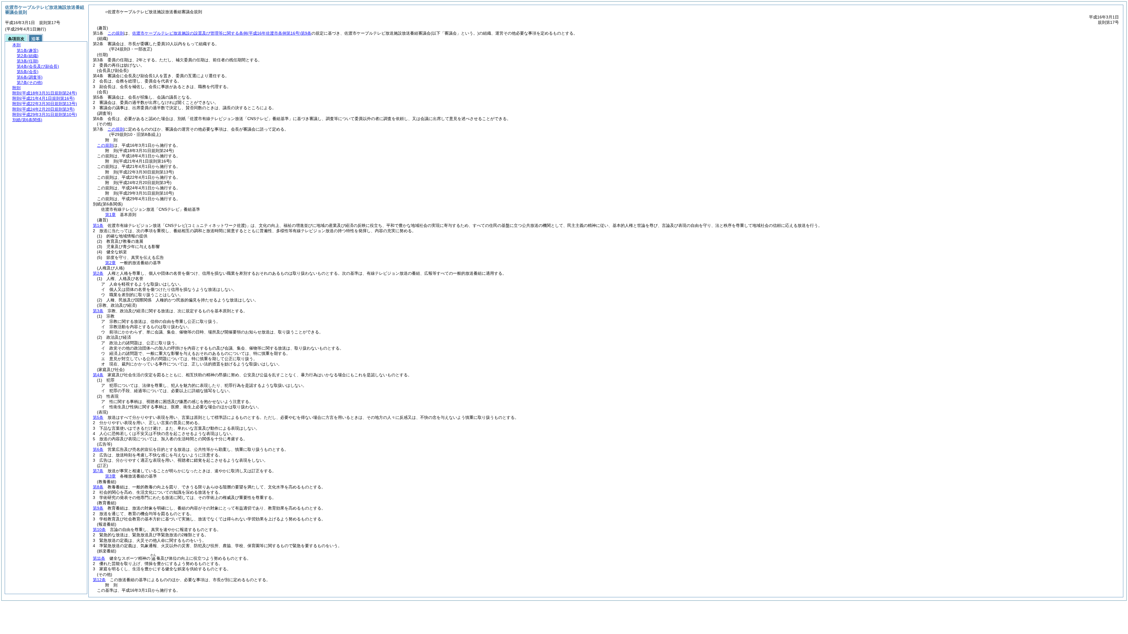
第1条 (98, 225)
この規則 (116, 33)
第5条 (98, 417)
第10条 (99, 529)
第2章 (110, 262)
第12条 (99, 579)
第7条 (98, 470)
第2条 (98, 273)
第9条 (98, 508)
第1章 (110, 214)
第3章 (110, 476)
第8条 (98, 487)
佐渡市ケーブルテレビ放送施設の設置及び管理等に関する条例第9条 (221, 33)
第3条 (98, 310)
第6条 (98, 449)
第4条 (98, 374)
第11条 (99, 558)
